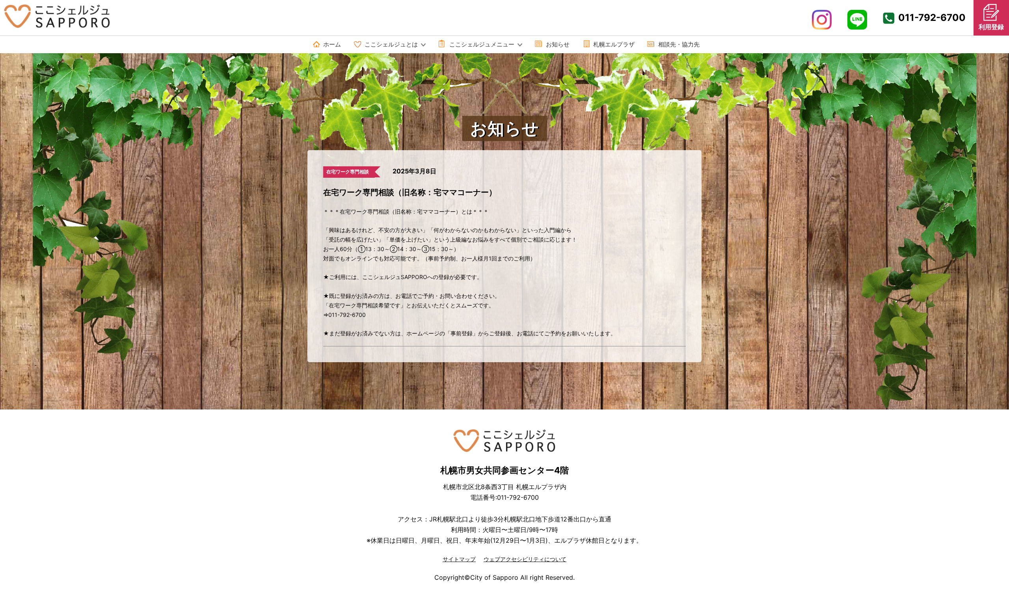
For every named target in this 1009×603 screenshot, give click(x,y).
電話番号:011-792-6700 (504, 497)
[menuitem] (327, 44)
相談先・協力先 (679, 44)
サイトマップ (459, 559)
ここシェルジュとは (391, 44)
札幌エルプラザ (614, 44)
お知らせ (558, 44)
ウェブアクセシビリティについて (525, 559)
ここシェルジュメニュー (481, 44)
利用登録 (991, 27)
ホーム (332, 44)
